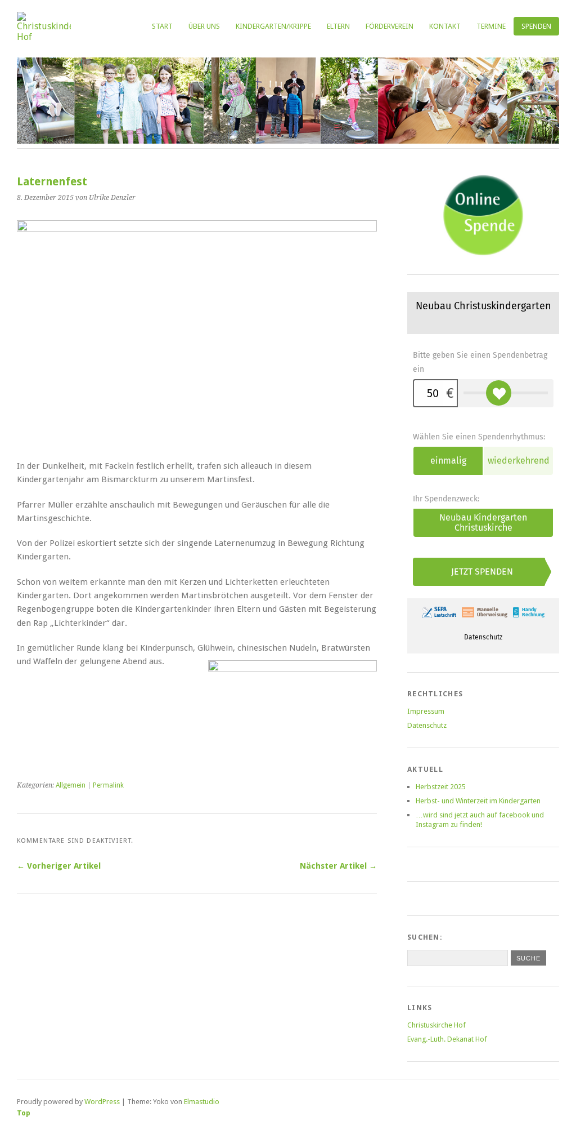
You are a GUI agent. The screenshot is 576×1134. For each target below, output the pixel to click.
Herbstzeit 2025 (441, 786)
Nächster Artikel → (338, 865)
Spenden (536, 26)
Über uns (204, 26)
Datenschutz (427, 725)
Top (23, 1113)
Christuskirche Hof (436, 1025)
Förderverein (389, 26)
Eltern (338, 26)
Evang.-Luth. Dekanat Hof (447, 1039)
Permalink (108, 785)
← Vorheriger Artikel (59, 865)
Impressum (425, 711)
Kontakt (445, 26)
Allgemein (71, 785)
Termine (491, 26)
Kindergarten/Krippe (273, 26)
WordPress (102, 1101)
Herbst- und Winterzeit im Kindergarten (478, 801)
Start (162, 26)
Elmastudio (201, 1101)
